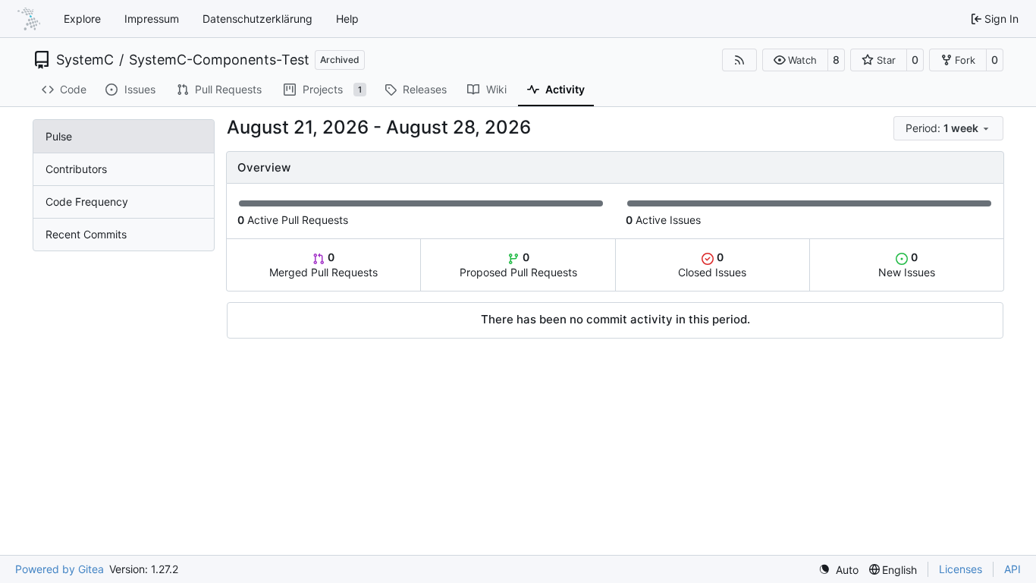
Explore (82, 18)
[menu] (948, 128)
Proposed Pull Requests (518, 265)
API (1012, 569)
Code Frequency (87, 201)
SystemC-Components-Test (219, 60)
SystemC (85, 60)
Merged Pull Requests (323, 265)
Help (347, 18)
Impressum (151, 18)
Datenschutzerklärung (257, 18)
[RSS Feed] (739, 60)
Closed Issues (712, 265)
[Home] (29, 19)
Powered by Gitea (59, 569)
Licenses (960, 569)
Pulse (59, 136)
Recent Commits (86, 234)
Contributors (76, 168)
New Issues (906, 265)
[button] (795, 60)
